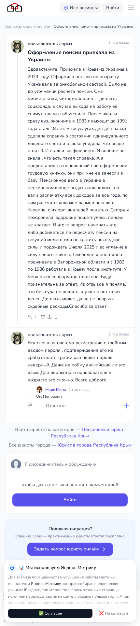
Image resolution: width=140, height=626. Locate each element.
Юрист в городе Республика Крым (95, 445)
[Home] (15, 8)
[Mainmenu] (130, 7)
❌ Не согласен (113, 613)
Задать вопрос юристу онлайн (66, 549)
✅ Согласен (50, 613)
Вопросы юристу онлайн (27, 26)
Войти (112, 8)
